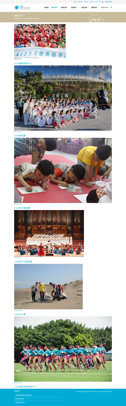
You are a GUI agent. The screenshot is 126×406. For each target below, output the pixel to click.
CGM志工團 (20, 314)
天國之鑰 (84, 7)
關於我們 (54, 7)
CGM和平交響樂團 (23, 262)
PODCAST (104, 7)
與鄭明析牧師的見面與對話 (23, 395)
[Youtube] (102, 1)
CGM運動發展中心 (23, 63)
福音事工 (74, 7)
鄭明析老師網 (19, 399)
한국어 (96, 1)
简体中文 (80, 1)
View (19, 59)
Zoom (16, 59)
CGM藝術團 (20, 135)
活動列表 (94, 7)
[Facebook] (99, 1)
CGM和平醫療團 (22, 208)
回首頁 (46, 7)
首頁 (23, 18)
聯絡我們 (109, 1)
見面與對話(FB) (20, 402)
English (86, 1)
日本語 (91, 1)
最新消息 (64, 7)
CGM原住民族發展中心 (25, 387)
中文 (75, 1)
